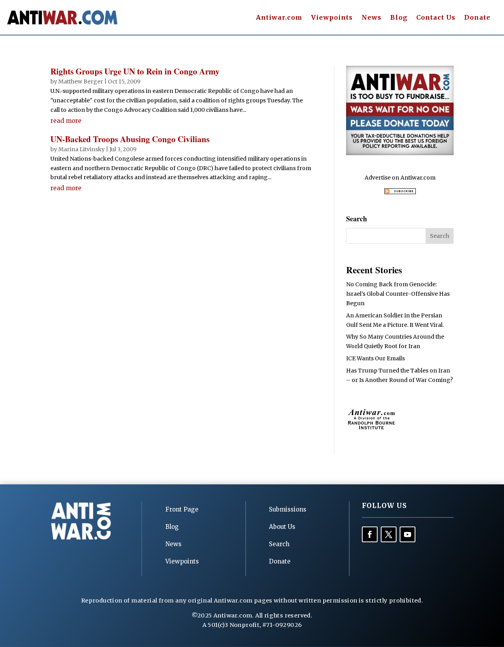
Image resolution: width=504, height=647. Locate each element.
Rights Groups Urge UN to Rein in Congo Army (135, 71)
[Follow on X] (389, 534)
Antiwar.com (279, 18)
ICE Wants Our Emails (375, 358)
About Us (282, 526)
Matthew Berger (80, 81)
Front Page (181, 509)
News (371, 18)
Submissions (287, 509)
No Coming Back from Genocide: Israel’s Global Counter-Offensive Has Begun (398, 294)
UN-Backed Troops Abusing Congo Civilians (129, 139)
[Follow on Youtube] (407, 534)
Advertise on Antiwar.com (400, 177)
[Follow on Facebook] (370, 534)
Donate (477, 18)
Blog (399, 18)
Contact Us (436, 18)
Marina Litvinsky (81, 149)
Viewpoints (332, 18)
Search (279, 544)
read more (66, 120)
